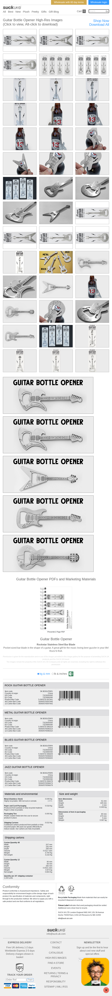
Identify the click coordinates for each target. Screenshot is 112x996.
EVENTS (56, 968)
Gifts (44, 11)
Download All (99, 24)
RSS (65, 986)
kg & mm (45, 673)
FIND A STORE (56, 963)
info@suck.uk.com (65, 918)
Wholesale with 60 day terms (69, 2)
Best (10, 11)
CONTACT (56, 942)
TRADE (56, 947)
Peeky (35, 11)
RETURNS (50, 973)
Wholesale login (98, 2)
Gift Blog (54, 11)
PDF (56, 609)
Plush (26, 11)
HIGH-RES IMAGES (55, 958)
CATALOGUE (56, 952)
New (18, 11)
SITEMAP (49, 986)
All (4, 11)
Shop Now (101, 21)
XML (58, 986)
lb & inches (60, 673)
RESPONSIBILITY (56, 981)
